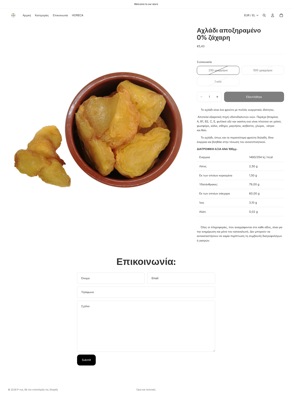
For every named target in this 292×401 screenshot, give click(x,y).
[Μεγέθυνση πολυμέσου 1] (97, 111)
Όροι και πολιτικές (146, 389)
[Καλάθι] (281, 15)
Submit (86, 360)
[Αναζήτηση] (264, 15)
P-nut (20, 389)
